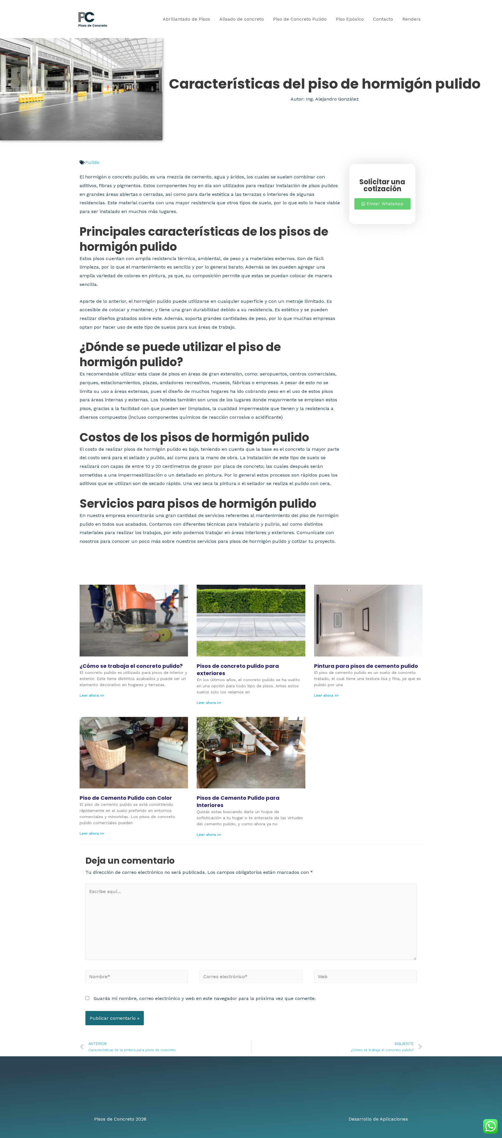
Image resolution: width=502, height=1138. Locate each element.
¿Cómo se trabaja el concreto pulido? (131, 666)
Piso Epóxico (350, 19)
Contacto (383, 19)
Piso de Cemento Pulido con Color (126, 797)
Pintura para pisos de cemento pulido (366, 666)
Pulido (92, 162)
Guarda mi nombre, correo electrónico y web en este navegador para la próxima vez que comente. (205, 998)
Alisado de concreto (241, 19)
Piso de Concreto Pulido (300, 19)
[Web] (365, 977)
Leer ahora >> (92, 695)
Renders (411, 19)
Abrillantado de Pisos (186, 19)
